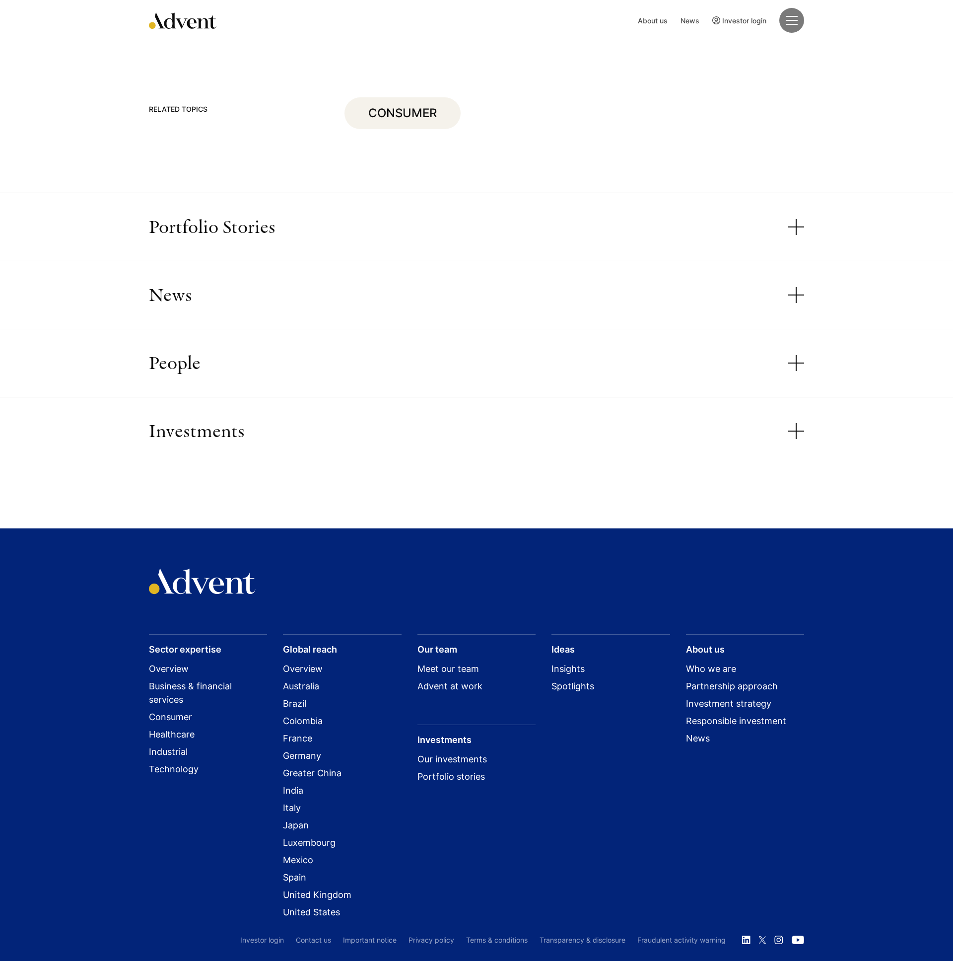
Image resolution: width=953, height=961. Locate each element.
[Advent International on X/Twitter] (762, 940)
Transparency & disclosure (582, 940)
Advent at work (449, 686)
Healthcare (172, 734)
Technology (174, 769)
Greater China (312, 773)
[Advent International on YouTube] (797, 940)
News (690, 20)
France (297, 738)
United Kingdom (317, 894)
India (293, 790)
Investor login (744, 20)
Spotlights (572, 686)
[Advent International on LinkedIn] (746, 940)
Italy (292, 808)
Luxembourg (309, 842)
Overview (169, 669)
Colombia (303, 721)
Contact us (313, 940)
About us (653, 20)
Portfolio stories (451, 776)
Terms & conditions (497, 940)
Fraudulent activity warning (681, 940)
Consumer (170, 717)
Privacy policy (431, 940)
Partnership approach (732, 686)
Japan (296, 825)
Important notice (370, 940)
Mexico (298, 860)
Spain (294, 877)
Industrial (168, 751)
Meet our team (448, 669)
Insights (568, 669)
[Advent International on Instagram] (778, 940)
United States (311, 912)
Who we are (711, 669)
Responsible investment (736, 721)
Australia (301, 686)
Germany (302, 755)
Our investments (452, 759)
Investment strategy (728, 703)
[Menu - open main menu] (791, 20)
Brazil (294, 703)
